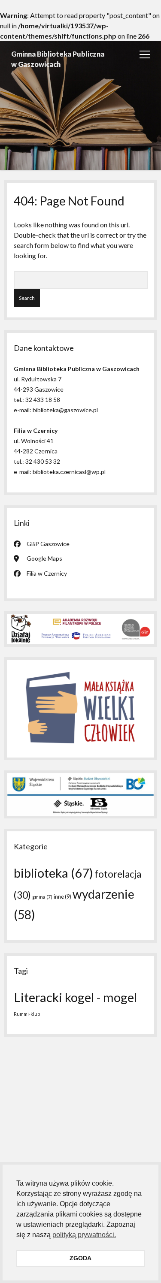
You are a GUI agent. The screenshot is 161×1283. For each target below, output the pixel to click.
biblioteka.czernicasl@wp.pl (69, 471)
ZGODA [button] (80, 1258)
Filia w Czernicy (47, 573)
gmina (42, 897)
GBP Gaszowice (48, 543)
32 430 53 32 (42, 461)
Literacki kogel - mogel (75, 997)
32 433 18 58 (42, 399)
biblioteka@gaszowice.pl (65, 410)
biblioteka (53, 872)
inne (62, 896)
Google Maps (44, 558)
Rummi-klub (27, 1014)
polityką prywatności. (84, 1234)
